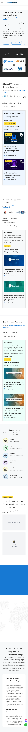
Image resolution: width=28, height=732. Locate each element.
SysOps (12, 106)
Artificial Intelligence (8, 103)
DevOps (5, 106)
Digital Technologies (8, 222)
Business (5, 219)
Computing (14, 219)
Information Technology (9, 226)
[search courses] (22, 2)
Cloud (19, 103)
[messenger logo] (26, 720)
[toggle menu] (2, 2)
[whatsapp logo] (25, 724)
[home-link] (12, 2)
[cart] (26, 2)
